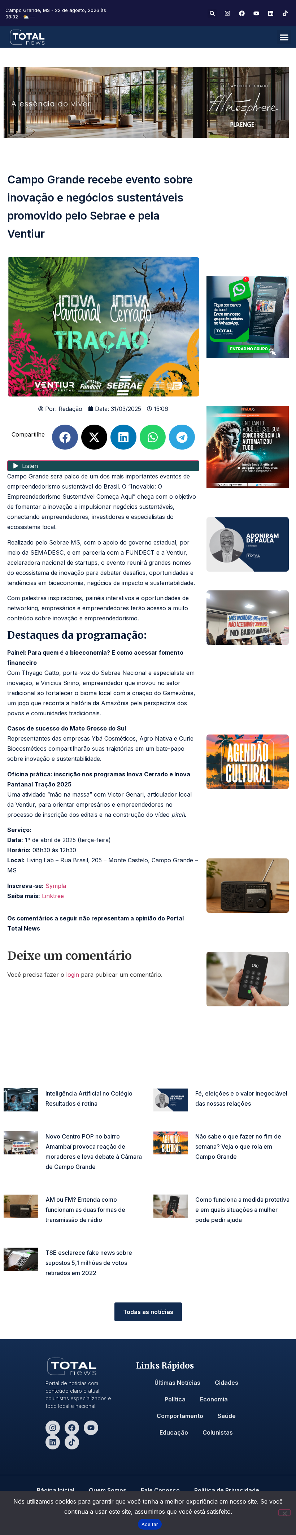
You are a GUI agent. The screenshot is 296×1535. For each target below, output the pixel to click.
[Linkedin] (52, 1442)
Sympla (55, 885)
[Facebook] (72, 1428)
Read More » (59, 1114)
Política (175, 1399)
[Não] (284, 1512)
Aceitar (150, 1524)
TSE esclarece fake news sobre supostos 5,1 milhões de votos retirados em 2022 (88, 1262)
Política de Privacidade (226, 1490)
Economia (214, 1399)
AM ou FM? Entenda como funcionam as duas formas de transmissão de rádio (85, 1209)
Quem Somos (107, 1490)
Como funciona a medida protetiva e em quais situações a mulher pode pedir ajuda (242, 1209)
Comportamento (180, 1415)
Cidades (226, 1382)
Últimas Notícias (177, 1382)
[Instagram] (52, 1428)
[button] (212, 13)
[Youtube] (91, 1428)
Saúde (227, 1415)
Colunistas (218, 1432)
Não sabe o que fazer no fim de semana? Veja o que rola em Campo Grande (238, 1146)
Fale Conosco (160, 1490)
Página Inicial (55, 1490)
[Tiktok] (72, 1442)
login (72, 974)
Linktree (53, 895)
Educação (174, 1432)
